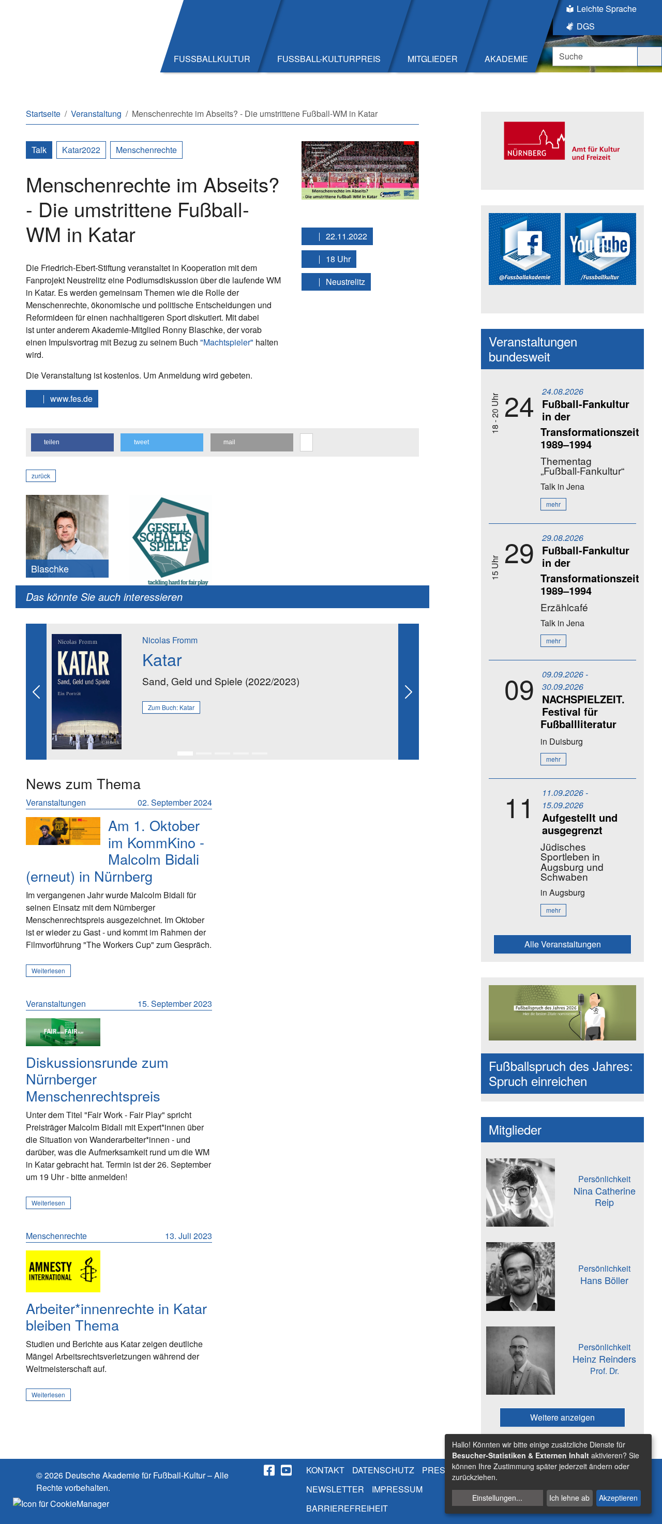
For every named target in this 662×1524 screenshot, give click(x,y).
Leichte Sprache (607, 8)
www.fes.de (70, 398)
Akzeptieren (618, 1497)
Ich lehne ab (569, 1497)
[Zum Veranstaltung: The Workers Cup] (63, 831)
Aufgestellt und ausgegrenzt (580, 823)
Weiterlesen (48, 970)
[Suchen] (649, 56)
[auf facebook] (270, 1470)
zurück (41, 475)
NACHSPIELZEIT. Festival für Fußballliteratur (582, 711)
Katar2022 (81, 150)
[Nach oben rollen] (644, 1506)
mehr (553, 504)
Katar (162, 659)
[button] (72, 442)
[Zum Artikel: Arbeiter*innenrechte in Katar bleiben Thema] (63, 1271)
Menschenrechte (146, 150)
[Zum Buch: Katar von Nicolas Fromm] (87, 691)
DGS (586, 26)
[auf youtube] (287, 1470)
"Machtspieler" (226, 342)
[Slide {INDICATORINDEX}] (185, 753)
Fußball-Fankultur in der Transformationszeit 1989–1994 (589, 423)
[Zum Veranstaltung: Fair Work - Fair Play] (63, 1032)
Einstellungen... (497, 1497)
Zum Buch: (171, 707)
